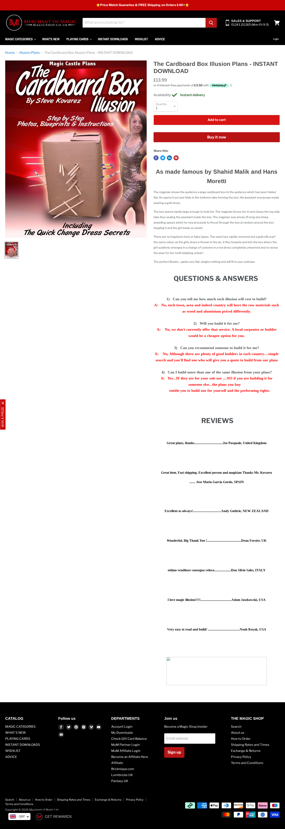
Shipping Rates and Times (250, 745)
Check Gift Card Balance (129, 739)
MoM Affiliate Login (125, 751)
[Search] (211, 23)
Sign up (174, 752)
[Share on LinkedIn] (169, 157)
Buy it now (216, 137)
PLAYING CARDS (77, 39)
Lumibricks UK (122, 775)
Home (10, 53)
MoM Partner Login (125, 745)
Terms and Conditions (247, 763)
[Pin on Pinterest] (176, 157)
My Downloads (122, 733)
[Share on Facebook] (156, 157)
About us (237, 733)
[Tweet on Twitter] (162, 157)
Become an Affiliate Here (129, 757)
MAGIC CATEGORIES (19, 39)
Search (236, 727)
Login (276, 39)
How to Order (241, 739)
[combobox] (144, 23)
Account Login (121, 727)
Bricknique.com (122, 769)
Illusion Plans (29, 53)
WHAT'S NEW (50, 39)
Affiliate (117, 763)
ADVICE (160, 39)
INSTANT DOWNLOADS (113, 39)
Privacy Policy (241, 757)
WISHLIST (141, 39)
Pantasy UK (119, 781)
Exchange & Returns (246, 751)
